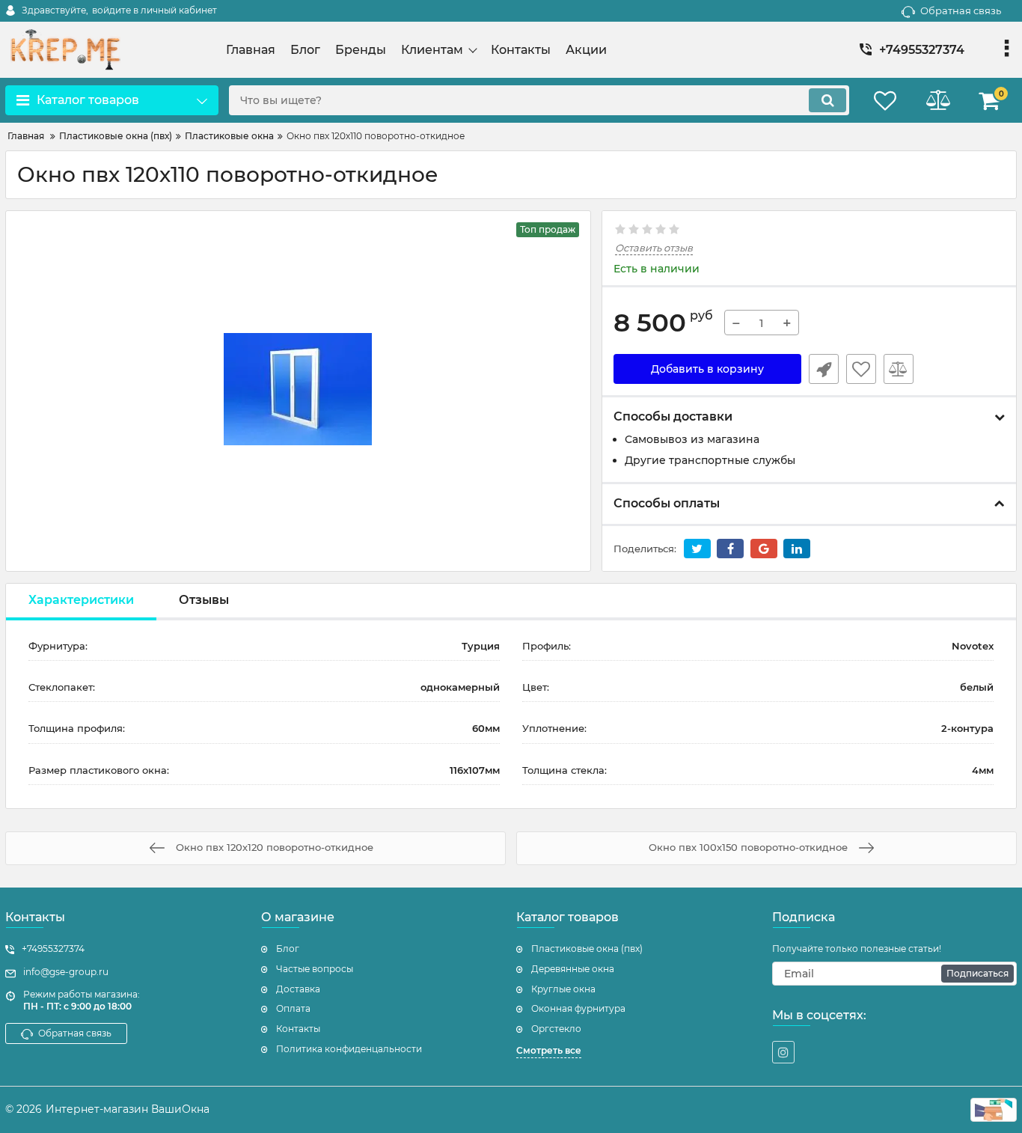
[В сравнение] (899, 369)
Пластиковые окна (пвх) (587, 948)
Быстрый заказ (824, 369)
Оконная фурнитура (578, 1008)
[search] (827, 100)
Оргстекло (556, 1028)
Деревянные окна (572, 968)
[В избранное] (861, 369)
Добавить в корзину (707, 369)
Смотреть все (548, 1050)
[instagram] (783, 1052)
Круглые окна (563, 989)
